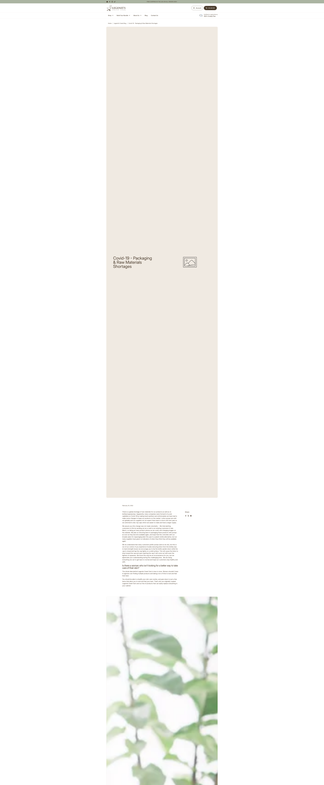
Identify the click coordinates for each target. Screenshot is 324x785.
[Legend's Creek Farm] (115, 8)
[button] (210, 8)
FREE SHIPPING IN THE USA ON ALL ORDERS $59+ (162, 1)
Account (198, 8)
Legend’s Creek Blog (120, 23)
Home (110, 23)
